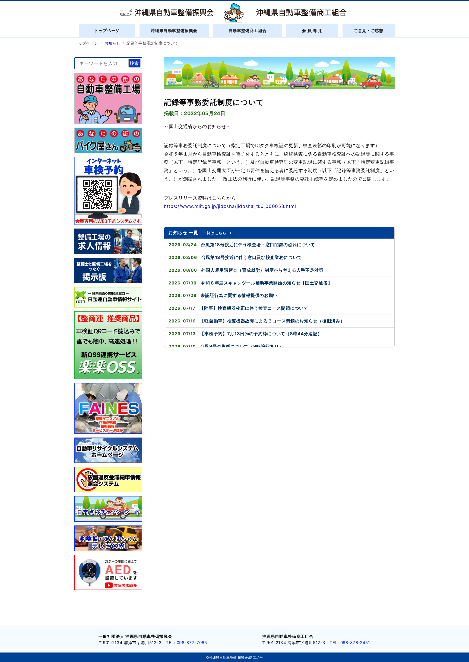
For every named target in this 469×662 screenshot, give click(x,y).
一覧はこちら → (217, 232)
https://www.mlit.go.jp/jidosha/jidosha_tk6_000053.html (230, 206)
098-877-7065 (192, 642)
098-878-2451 (355, 642)
